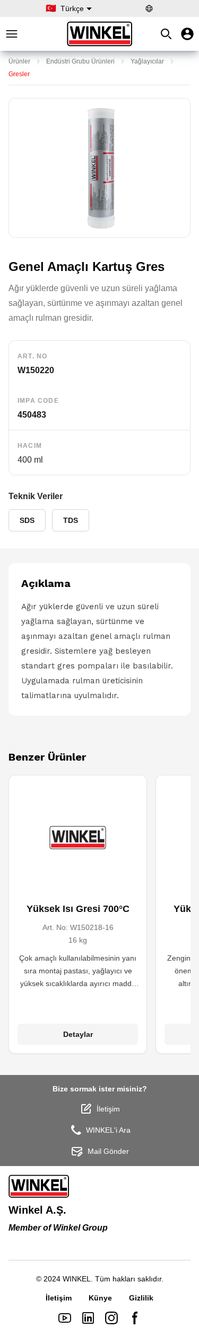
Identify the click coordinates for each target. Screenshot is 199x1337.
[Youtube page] (64, 1318)
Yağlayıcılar (147, 61)
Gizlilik (141, 1298)
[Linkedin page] (88, 1318)
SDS (27, 520)
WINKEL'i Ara (108, 1130)
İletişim (108, 1109)
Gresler (19, 74)
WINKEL (77, 1279)
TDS (70, 520)
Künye (100, 1298)
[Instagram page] (111, 1318)
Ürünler (19, 61)
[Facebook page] (134, 1318)
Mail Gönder (108, 1151)
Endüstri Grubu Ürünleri (80, 61)
